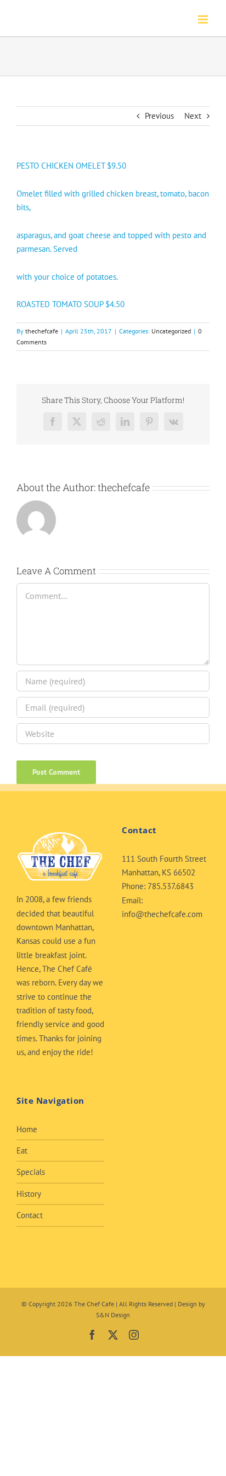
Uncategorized (171, 331)
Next (192, 116)
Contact (29, 1215)
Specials (30, 1172)
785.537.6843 (171, 886)
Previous (159, 116)
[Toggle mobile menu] (204, 19)
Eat (21, 1150)
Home (26, 1129)
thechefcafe (41, 331)
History (28, 1194)
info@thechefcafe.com (162, 914)
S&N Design (113, 1315)
